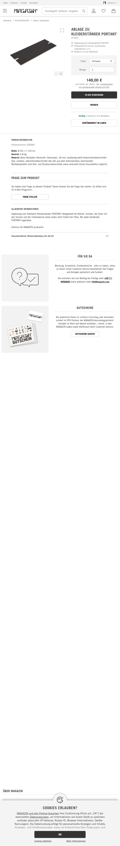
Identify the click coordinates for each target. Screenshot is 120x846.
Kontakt (23, 3)
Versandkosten (107, 84)
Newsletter (33, 3)
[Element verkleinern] (56, 74)
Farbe (83, 61)
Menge (82, 69)
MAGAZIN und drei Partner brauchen (38, 813)
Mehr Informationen (76, 841)
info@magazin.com (100, 281)
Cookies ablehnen (43, 841)
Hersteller (14, 3)
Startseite (7, 20)
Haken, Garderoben (41, 20)
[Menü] (4, 11)
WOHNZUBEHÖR (22, 20)
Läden (5, 3)
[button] (61, 30)
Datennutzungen (39, 816)
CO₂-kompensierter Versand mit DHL (94, 87)
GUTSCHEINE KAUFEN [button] (85, 333)
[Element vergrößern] (61, 74)
